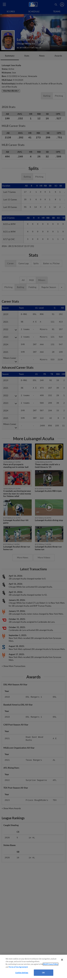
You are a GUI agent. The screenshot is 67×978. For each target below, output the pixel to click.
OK (43, 973)
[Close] (62, 959)
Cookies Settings (21, 973)
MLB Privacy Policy (50, 964)
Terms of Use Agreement (18, 967)
